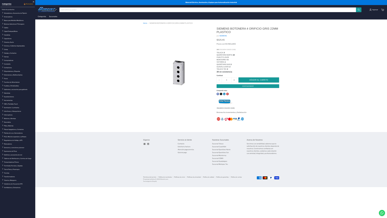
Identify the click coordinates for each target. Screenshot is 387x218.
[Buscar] (358, 9)
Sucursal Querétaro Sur (220, 152)
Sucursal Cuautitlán (219, 147)
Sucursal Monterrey (219, 155)
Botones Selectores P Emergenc (14, 24)
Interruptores (8, 115)
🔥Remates (28, 4)
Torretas (6, 173)
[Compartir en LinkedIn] (224, 94)
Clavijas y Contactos (10, 53)
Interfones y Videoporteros (12, 111)
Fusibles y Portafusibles (11, 86)
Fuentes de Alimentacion (12, 82)
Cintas (6, 49)
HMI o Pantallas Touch (11, 104)
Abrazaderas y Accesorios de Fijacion (15, 13)
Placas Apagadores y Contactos (14, 129)
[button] (374, 10)
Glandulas (7, 93)
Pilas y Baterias (8, 126)
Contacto (181, 144)
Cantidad (220, 75)
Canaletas (7, 35)
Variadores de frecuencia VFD (13, 184)
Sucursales (53, 16)
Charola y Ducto (9, 42)
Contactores (8, 67)
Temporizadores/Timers (11, 162)
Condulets (7, 64)
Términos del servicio (149, 177)
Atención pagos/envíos (186, 149)
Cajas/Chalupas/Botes (11, 31)
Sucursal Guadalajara (219, 161)
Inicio (145, 23)
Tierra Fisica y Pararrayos (12, 169)
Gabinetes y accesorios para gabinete (15, 89)
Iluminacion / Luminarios (11, 107)
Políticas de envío (179, 177)
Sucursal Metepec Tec (220, 164)
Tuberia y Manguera (10, 180)
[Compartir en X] (221, 94)
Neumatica (7, 122)
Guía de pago (182, 152)
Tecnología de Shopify (150, 181)
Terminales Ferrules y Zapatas (13, 166)
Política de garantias (222, 177)
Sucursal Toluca (217, 144)
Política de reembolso (165, 177)
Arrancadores (8, 17)
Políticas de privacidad (194, 177)
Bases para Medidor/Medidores (14, 20)
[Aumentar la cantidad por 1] (234, 80)
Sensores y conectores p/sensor (14, 147)
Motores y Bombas (10, 118)
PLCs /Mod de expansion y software (15, 136)
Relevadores (8, 144)
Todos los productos (8, 9)
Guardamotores (9, 96)
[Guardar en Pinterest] (227, 94)
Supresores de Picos (10, 151)
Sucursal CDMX (217, 158)
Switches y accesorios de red (13, 155)
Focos (6, 78)
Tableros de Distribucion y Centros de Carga (17, 158)
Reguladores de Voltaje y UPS (13, 140)
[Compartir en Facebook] (218, 94)
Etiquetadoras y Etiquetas (12, 71)
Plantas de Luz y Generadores (13, 133)
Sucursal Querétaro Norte (221, 149)
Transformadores (9, 176)
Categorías (6, 4)
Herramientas (8, 100)
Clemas (6, 57)
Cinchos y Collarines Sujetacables (14, 46)
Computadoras (8, 60)
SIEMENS (223, 36)
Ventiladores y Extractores (12, 187)
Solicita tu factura (184, 147)
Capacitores (7, 38)
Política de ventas (236, 177)
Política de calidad (208, 177)
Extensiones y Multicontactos (13, 75)
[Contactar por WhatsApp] (382, 213)
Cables (6, 27)
